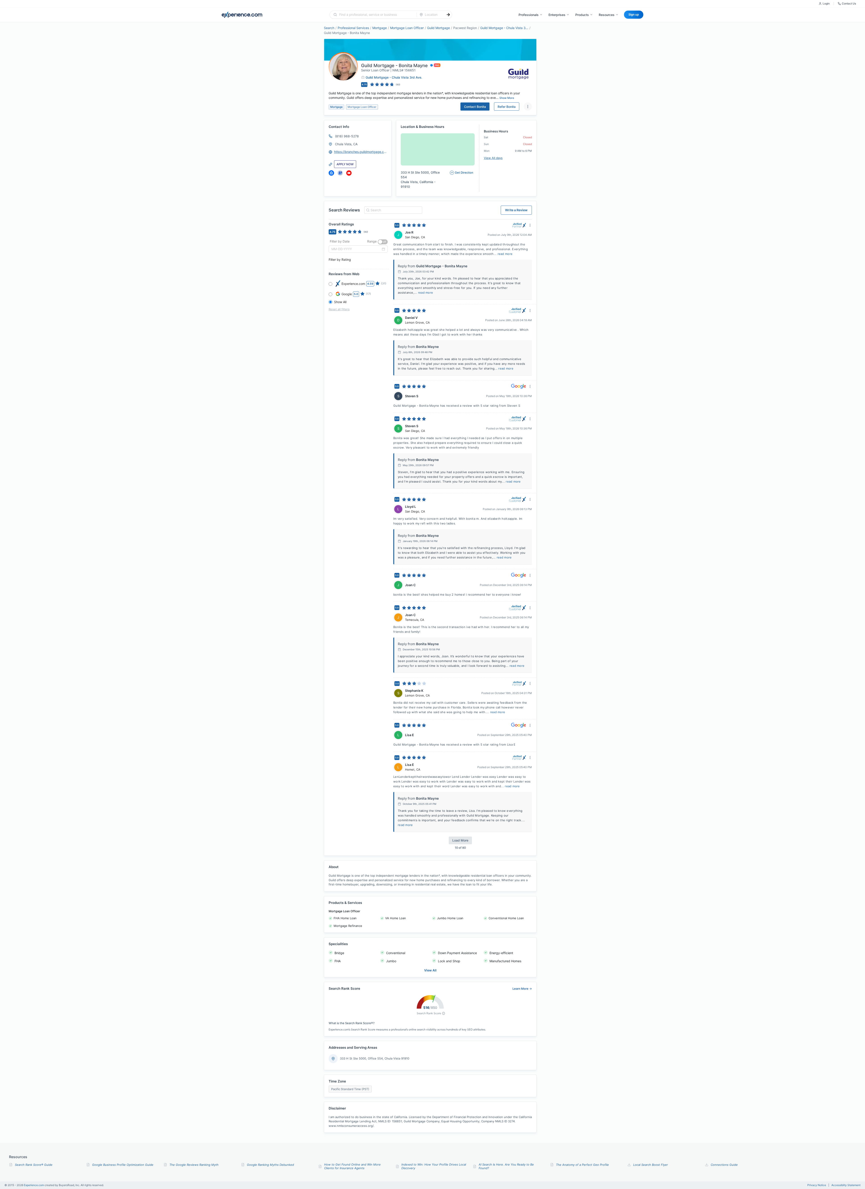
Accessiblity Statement (845, 1185)
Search (329, 28)
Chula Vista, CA (346, 144)
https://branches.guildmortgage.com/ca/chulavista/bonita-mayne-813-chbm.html (360, 152)
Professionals (529, 15)
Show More (506, 98)
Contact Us (849, 3)
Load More (460, 840)
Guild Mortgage (438, 28)
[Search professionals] (448, 14)
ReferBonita (507, 107)
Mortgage (379, 28)
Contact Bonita (475, 107)
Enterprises (557, 15)
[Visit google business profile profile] (340, 173)
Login (826, 3)
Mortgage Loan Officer (407, 28)
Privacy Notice (816, 1185)
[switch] (383, 241)
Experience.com (34, 1185)
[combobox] (375, 14)
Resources (607, 15)
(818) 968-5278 (347, 136)
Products (582, 15)
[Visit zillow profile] (331, 173)
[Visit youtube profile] (349, 173)
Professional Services (353, 28)
